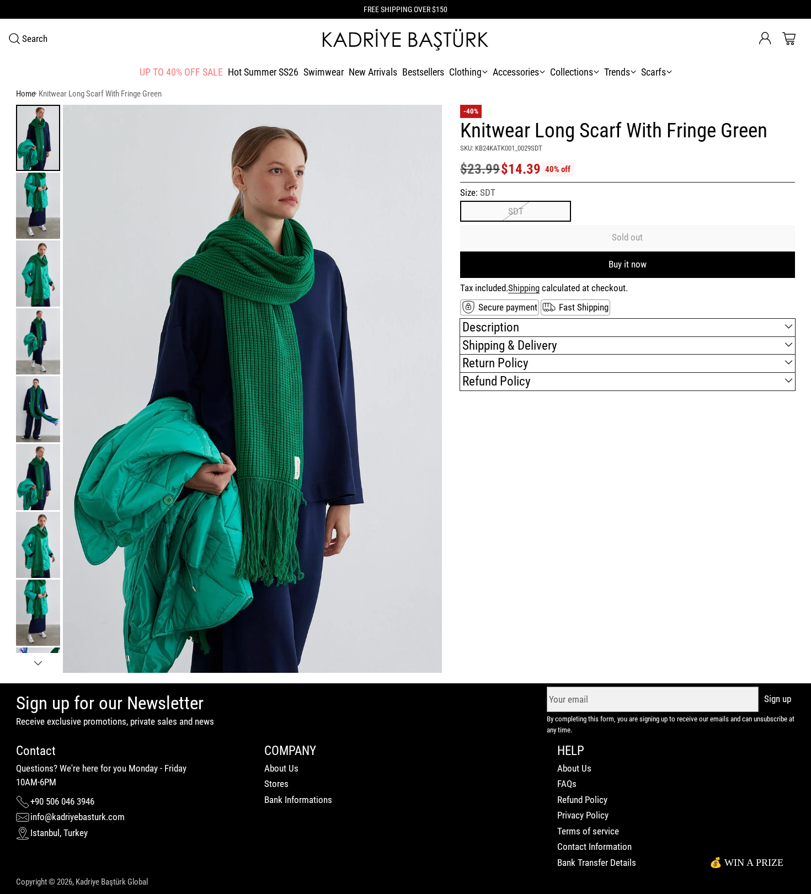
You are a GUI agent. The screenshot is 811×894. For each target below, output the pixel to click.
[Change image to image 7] (38, 545)
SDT (516, 211)
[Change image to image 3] (38, 273)
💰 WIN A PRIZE (746, 862)
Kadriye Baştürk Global (112, 882)
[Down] (38, 663)
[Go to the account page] (765, 38)
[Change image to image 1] (38, 138)
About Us (281, 768)
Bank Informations (298, 799)
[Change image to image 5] (38, 409)
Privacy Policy (583, 815)
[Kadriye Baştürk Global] (405, 39)
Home (25, 94)
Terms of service (588, 831)
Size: (477, 191)
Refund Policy (582, 799)
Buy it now (628, 264)
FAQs (567, 783)
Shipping (524, 287)
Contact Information (594, 846)
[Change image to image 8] (38, 613)
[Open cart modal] (788, 38)
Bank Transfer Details (596, 862)
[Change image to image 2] (38, 206)
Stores (276, 783)
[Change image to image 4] (38, 341)
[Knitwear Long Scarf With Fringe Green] (252, 389)
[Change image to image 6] (38, 477)
